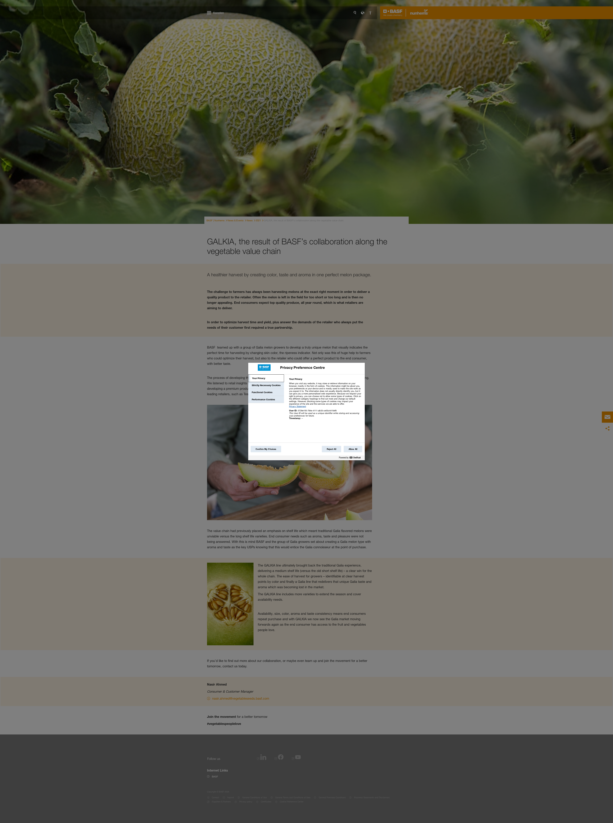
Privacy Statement (297, 406)
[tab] (266, 378)
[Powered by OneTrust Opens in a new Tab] (351, 458)
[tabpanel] (326, 400)
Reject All (331, 449)
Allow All (353, 449)
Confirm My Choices (266, 449)
